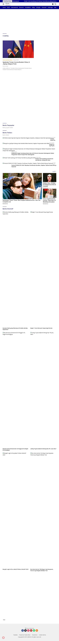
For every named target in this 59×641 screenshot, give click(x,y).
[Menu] (4, 4)
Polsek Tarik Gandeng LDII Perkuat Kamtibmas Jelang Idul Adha (32, 1)
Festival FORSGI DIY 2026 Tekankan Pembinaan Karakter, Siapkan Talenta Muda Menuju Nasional (34, 166)
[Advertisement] (29, 20)
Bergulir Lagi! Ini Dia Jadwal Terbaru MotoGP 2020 (15, 569)
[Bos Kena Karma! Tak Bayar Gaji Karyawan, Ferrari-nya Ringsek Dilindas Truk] (43, 510)
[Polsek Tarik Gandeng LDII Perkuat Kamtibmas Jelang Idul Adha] (19, 158)
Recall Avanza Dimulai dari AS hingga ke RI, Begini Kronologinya (15, 449)
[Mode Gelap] (53, 4)
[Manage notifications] (3, 637)
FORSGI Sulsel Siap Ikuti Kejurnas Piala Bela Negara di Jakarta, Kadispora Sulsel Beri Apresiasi (53, 139)
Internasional (6, 60)
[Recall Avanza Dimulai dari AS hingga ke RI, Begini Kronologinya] (16, 389)
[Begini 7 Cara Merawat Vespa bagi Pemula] (43, 269)
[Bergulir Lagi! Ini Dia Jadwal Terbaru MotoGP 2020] (16, 510)
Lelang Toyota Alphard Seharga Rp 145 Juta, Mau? (43, 448)
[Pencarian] (55, 4)
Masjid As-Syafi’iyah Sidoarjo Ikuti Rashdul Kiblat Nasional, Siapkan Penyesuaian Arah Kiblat (52, 145)
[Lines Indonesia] (9, 4)
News (11, 60)
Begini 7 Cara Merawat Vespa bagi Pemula (41, 328)
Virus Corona (5, 66)
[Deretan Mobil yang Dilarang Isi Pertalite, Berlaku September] (16, 269)
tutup (4, 619)
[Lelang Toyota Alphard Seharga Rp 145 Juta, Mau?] (43, 389)
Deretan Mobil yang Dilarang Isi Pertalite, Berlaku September (15, 328)
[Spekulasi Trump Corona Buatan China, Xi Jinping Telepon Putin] (18, 49)
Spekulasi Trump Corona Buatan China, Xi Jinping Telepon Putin (16, 63)
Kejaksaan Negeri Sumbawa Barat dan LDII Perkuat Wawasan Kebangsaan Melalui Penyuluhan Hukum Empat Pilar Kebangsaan (33, 154)
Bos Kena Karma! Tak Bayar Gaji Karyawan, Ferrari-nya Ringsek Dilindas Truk (41, 570)
